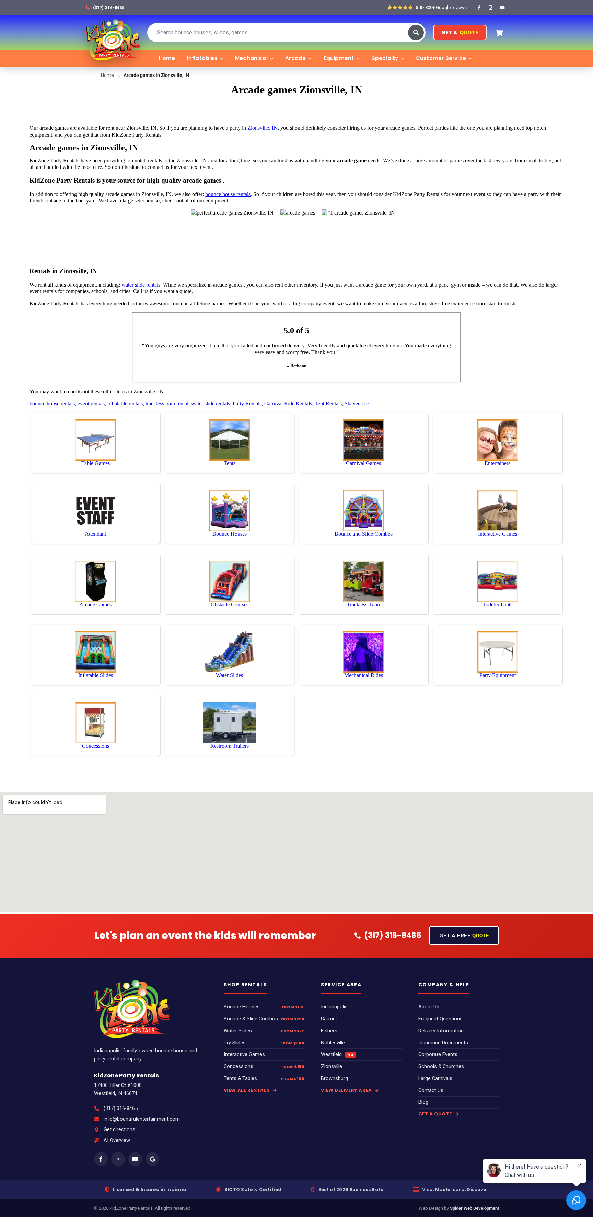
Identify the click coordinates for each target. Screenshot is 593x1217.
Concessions (238, 1066)
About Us (428, 1007)
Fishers (329, 1031)
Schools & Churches (441, 1066)
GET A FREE (464, 935)
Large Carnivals (435, 1078)
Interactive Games (244, 1054)
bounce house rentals (228, 194)
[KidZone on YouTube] (502, 7)
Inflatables (202, 58)
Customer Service (441, 58)
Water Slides (238, 1031)
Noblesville (333, 1043)
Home (167, 58)
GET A (459, 32)
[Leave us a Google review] (152, 1159)
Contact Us (430, 1090)
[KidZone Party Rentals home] (112, 32)
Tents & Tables (240, 1078)
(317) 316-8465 (121, 1108)
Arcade (295, 58)
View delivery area (347, 1090)
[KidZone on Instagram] (491, 7)
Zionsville (331, 1066)
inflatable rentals (125, 403)
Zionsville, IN (262, 128)
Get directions (119, 1130)
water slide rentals (140, 285)
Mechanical (251, 58)
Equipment (339, 58)
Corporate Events (437, 1054)
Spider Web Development (474, 1208)
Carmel (329, 1019)
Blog (423, 1102)
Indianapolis (334, 1007)
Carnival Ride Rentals (288, 403)
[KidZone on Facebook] (479, 7)
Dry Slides (235, 1043)
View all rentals (247, 1090)
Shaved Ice (357, 403)
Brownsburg (334, 1078)
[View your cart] (499, 32)
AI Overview (117, 1141)
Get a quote (435, 1114)
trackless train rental (167, 403)
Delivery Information (441, 1031)
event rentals (91, 403)
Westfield (337, 1054)
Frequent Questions (440, 1019)
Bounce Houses (242, 1007)
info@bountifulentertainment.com (142, 1119)
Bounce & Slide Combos (251, 1019)
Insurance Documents (443, 1043)
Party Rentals (247, 403)
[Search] (416, 32)
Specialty (385, 58)
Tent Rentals (328, 403)
